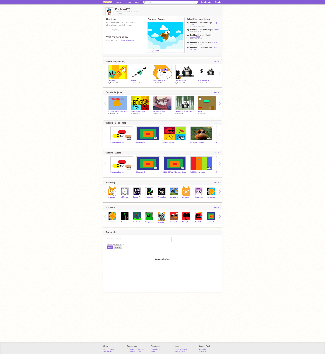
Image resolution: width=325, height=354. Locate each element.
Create (118, 2)
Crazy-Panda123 (199, 197)
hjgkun (214, 42)
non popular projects (197, 142)
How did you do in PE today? (117, 111)
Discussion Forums (134, 351)
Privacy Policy (180, 351)
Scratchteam (112, 198)
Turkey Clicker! (153, 50)
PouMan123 (114, 83)
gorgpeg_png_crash (174, 197)
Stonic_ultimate (137, 222)
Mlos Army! (140, 142)
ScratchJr (202, 351)
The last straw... (181, 80)
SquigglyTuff (137, 197)
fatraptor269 (211, 197)
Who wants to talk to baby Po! (184, 111)
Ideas (137, 2)
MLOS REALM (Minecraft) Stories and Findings (174, 172)
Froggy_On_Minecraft (149, 222)
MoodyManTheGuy (186, 222)
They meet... (112, 80)
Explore (128, 2)
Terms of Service (181, 349)
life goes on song (159, 111)
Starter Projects (156, 349)
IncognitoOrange (186, 198)
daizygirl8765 (195, 37)
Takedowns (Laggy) (138, 111)
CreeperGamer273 (149, 197)
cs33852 (180, 113)
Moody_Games (174, 222)
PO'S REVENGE (203, 80)
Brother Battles (168, 142)
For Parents (107, 351)
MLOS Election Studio (197, 172)
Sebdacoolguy (125, 222)
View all (217, 61)
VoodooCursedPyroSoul (162, 197)
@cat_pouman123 (127, 40)
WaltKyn (161, 222)
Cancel (117, 247)
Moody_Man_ (211, 222)
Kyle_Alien (203, 113)
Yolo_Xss (158, 113)
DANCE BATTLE (159, 80)
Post (110, 247)
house (200, 111)
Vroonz (216, 29)
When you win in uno (117, 142)
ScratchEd (202, 349)
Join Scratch (206, 2)
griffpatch (124, 197)
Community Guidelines (135, 349)
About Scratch (108, 349)
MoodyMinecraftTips (199, 222)
